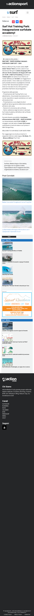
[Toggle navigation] (27, 12)
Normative (27, 614)
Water (8, 17)
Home (3, 17)
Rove (4, 408)
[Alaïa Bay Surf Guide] (17, 270)
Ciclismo (5, 410)
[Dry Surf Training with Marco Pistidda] (17, 246)
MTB (3, 412)
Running (5, 406)
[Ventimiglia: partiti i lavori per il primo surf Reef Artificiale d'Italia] (17, 337)
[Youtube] (4, 427)
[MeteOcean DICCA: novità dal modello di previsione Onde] (17, 350)
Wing (4, 416)
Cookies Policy (8, 614)
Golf (4, 418)
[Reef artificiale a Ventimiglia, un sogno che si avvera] (17, 362)
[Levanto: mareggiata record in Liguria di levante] (17, 326)
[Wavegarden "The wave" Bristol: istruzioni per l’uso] (17, 281)
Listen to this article (11, 59)
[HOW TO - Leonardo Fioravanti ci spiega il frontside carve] (17, 257)
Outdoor (5, 404)
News (16, 17)
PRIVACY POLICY (18, 614)
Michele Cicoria (7, 36)
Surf (13, 17)
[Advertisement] (17, 453)
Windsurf (5, 414)
